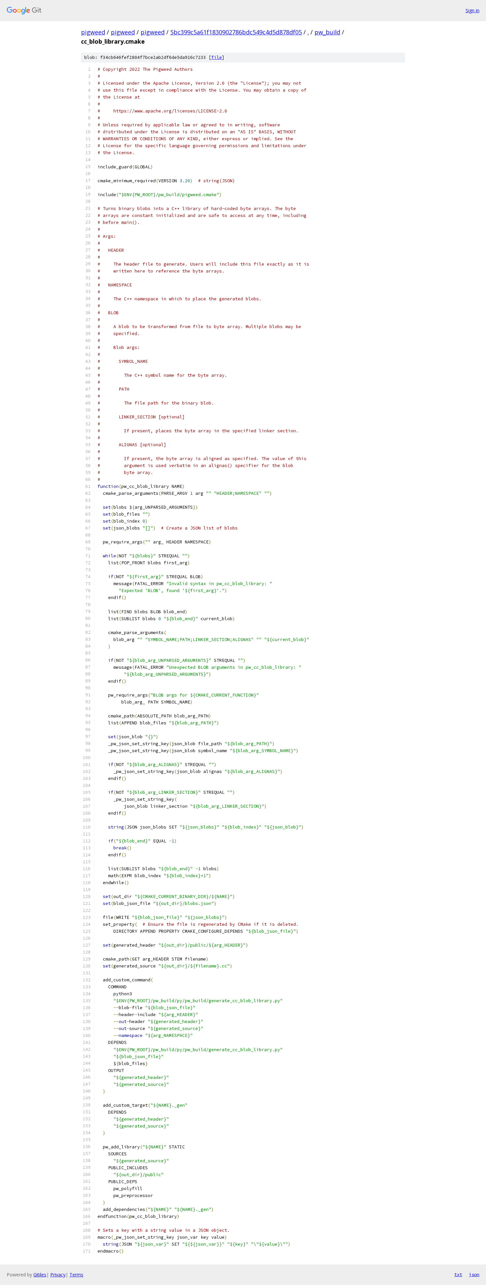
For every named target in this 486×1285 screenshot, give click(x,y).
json (474, 1274)
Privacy (57, 1274)
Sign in (472, 10)
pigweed (93, 32)
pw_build (327, 32)
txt (458, 1274)
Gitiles (39, 1274)
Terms (76, 1274)
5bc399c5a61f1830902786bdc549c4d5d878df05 (236, 32)
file (216, 57)
